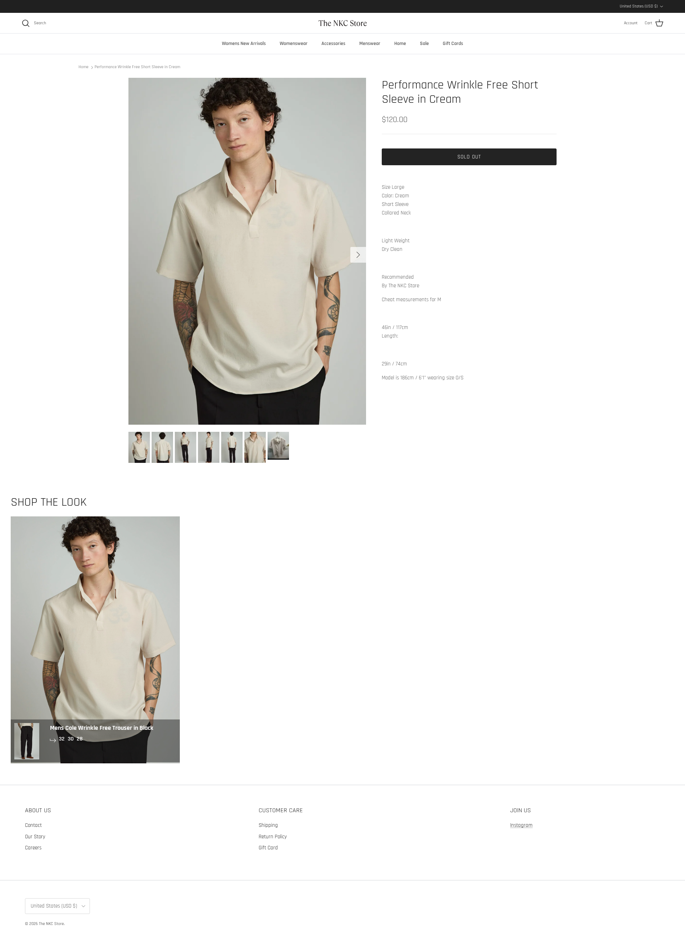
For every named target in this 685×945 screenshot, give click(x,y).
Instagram (521, 825)
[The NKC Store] (343, 23)
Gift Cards (453, 43)
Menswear (369, 43)
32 (62, 739)
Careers (33, 847)
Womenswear (294, 43)
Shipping (268, 825)
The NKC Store (51, 923)
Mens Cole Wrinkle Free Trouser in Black (101, 728)
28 (80, 739)
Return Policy (273, 836)
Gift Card (268, 847)
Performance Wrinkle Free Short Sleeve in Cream (137, 67)
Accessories (333, 43)
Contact (33, 825)
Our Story (35, 836)
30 (70, 739)
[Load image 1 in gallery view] (247, 251)
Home (400, 43)
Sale (424, 43)
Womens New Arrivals (244, 43)
